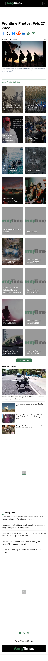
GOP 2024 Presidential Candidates (8, 138)
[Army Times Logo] (14, 3)
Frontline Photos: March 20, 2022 (10, 321)
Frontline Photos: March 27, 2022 (10, 260)
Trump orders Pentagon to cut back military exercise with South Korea (30, 427)
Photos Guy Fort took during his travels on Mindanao (12, 107)
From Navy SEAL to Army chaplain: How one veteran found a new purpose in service (24, 534)
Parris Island (32, 231)
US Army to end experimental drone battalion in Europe (21, 550)
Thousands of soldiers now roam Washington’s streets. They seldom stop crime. (21, 542)
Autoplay (14, 39)
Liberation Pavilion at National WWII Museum (35, 107)
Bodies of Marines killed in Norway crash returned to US (12, 290)
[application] (24, 382)
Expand (6, 39)
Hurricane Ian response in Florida (11, 199)
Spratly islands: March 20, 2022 (33, 291)
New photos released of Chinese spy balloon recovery (12, 168)
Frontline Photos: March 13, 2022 (10, 352)
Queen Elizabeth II (34, 201)
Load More (24, 360)
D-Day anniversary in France (12, 230)
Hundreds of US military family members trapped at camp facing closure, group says (23, 526)
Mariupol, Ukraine (34, 170)
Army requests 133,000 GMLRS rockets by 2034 (29, 405)
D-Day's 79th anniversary (32, 139)
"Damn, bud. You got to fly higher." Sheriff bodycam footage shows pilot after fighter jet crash (30, 417)
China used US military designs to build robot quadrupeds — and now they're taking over (24, 397)
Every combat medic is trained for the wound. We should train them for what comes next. (22, 517)
